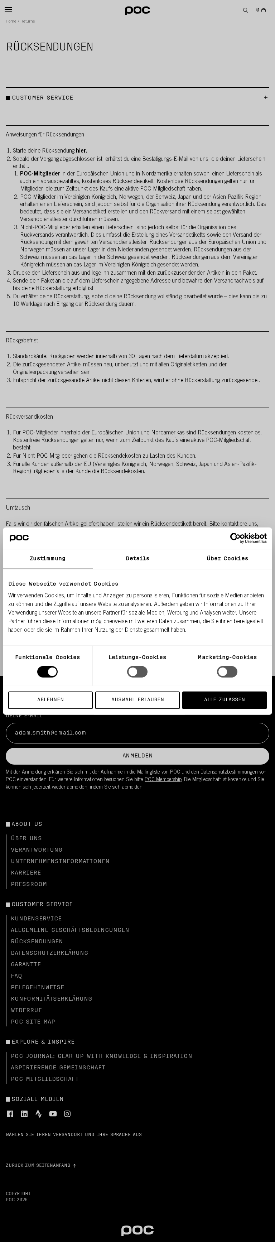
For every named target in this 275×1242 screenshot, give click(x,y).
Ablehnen (50, 699)
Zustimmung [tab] (48, 559)
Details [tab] (138, 559)
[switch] (137, 672)
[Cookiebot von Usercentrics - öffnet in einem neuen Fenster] (235, 538)
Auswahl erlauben (137, 699)
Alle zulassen (224, 699)
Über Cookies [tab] (227, 559)
